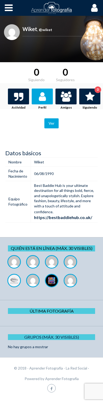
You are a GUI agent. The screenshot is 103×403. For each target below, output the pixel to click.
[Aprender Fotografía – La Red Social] (51, 8)
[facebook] (51, 388)
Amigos (66, 107)
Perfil (42, 107)
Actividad (18, 107)
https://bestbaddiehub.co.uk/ (63, 217)
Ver (51, 123)
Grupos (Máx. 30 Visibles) (51, 336)
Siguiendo (90, 99)
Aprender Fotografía (62, 378)
